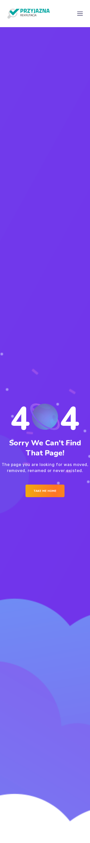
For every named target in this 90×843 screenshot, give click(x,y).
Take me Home (45, 491)
